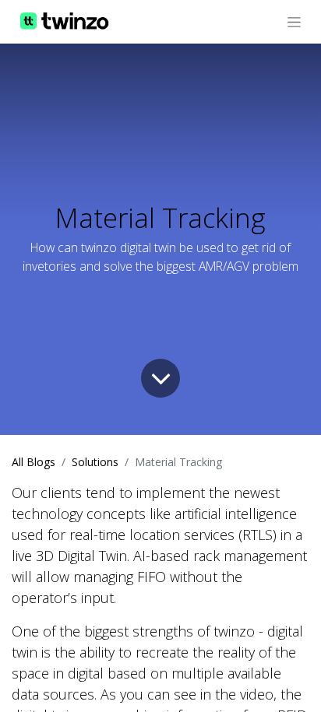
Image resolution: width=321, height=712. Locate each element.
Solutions (95, 461)
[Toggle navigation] (294, 21)
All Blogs (33, 461)
